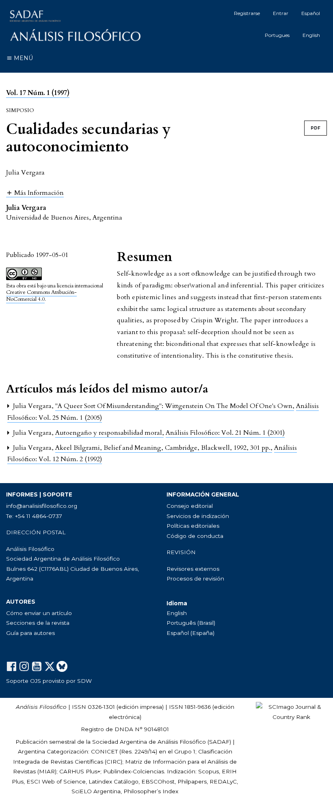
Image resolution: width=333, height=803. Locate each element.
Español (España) (190, 633)
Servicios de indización (197, 516)
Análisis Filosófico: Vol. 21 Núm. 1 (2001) (225, 432)
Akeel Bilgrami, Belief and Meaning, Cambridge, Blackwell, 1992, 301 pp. (163, 447)
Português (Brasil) (190, 623)
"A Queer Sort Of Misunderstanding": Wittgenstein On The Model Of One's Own (174, 406)
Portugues (277, 35)
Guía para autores (30, 633)
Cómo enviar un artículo (39, 613)
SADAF (219, 741)
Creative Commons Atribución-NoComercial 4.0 (41, 296)
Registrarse (247, 13)
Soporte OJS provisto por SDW (49, 681)
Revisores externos (192, 569)
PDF (315, 128)
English (311, 35)
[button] (35, 192)
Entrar (280, 13)
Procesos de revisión (195, 578)
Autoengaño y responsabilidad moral (109, 432)
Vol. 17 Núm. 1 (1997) (37, 93)
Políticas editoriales (192, 525)
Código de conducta (194, 536)
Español (310, 13)
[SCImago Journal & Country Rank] (291, 711)
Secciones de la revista (37, 623)
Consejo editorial (189, 506)
